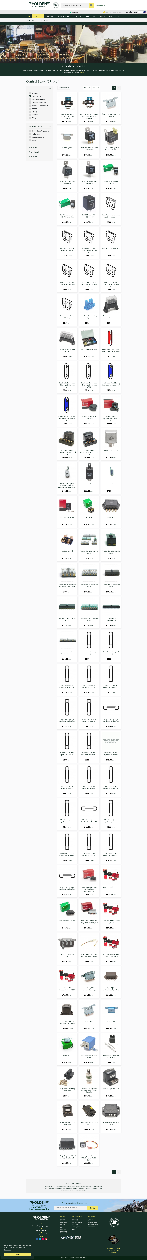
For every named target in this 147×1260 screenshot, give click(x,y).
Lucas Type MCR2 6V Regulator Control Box (67, 1023)
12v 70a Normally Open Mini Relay (89, 182)
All (98, 87)
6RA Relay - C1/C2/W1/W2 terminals (111, 115)
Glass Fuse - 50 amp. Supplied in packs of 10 (111, 854)
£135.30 (89, 1129)
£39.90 (89, 524)
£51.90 (89, 1096)
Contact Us (75, 1219)
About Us (90, 1219)
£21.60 (111, 524)
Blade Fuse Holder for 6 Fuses (67, 350)
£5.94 (111, 323)
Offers (62, 1227)
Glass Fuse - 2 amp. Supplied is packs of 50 (67, 686)
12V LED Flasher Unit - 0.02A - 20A (89, 216)
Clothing (77, 16)
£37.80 (67, 155)
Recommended (63, 87)
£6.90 (89, 390)
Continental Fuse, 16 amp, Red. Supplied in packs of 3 (111, 350)
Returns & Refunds (77, 1222)
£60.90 (67, 1163)
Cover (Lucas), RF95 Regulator (89, 418)
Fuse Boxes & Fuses (38, 137)
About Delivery (76, 1221)
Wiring (34, 118)
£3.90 (89, 793)
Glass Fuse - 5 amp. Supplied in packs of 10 (111, 686)
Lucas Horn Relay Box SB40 (67, 955)
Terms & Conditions (77, 1227)
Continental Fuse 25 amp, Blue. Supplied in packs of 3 (111, 384)
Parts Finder (114, 16)
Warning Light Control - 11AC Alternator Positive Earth (89, 1158)
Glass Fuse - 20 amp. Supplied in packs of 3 (67, 787)
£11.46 (111, 961)
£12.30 (111, 760)
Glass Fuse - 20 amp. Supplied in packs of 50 (111, 787)
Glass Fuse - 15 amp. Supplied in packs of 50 (111, 754)
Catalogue (63, 1229)
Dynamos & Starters (38, 99)
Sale (94, 16)
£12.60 (67, 692)
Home (28, 20)
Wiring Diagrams (92, 1222)
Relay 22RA (111, 1021)
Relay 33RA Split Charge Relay (89, 1056)
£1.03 (67, 793)
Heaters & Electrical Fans (40, 105)
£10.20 (89, 592)
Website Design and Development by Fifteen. (73, 1258)
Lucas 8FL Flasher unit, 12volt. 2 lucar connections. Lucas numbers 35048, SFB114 (89, 890)
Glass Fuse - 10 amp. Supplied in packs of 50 (111, 720)
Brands (102, 16)
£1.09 (89, 659)
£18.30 (67, 524)
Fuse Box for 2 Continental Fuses (89, 552)
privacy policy (69, 1203)
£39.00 (89, 356)
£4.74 (111, 390)
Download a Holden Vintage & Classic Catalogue (114, 1250)
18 (84, 87)
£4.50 (67, 1096)
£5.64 (111, 1062)
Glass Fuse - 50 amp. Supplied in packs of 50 (67, 888)
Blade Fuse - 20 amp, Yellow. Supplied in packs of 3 (67, 284)
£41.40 (111, 1096)
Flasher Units (36, 134)
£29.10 (89, 995)
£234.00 (111, 424)
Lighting (34, 112)
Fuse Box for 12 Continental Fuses (111, 619)
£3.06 (89, 323)
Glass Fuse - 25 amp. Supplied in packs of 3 (67, 821)
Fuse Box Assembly (67, 551)
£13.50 (111, 457)
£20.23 (111, 928)
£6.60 (67, 356)
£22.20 (89, 491)
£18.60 (89, 188)
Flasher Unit (89, 484)
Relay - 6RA (89, 1021)
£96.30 (89, 928)
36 (89, 87)
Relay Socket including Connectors (111, 1056)
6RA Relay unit (67, 148)
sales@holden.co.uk (41, 1234)
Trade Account (76, 1226)
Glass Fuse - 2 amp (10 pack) (111, 653)
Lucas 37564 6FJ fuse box (67, 921)
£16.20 (111, 188)
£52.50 (89, 424)
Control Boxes (36, 96)
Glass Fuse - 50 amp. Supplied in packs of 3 (89, 854)
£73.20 (67, 995)
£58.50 (89, 1029)
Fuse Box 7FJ (111, 517)
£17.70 (67, 558)
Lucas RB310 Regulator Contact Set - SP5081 (111, 955)
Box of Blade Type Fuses (89, 349)
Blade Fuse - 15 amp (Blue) (111, 249)
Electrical (38, 16)
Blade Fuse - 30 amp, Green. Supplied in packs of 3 (111, 284)
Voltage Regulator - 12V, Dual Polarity (67, 1123)
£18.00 (67, 491)
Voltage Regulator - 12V (111, 1089)
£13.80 (89, 625)
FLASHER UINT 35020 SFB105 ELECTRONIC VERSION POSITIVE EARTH (67, 486)
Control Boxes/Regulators (40, 131)
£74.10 (89, 692)
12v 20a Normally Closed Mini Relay (89, 149)
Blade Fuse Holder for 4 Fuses (111, 317)
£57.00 (111, 121)
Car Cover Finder (64, 1233)
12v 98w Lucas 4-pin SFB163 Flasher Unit (67, 216)
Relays (34, 140)
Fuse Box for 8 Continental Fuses (67, 619)
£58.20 (111, 1029)
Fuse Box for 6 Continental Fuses (89, 586)
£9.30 (89, 894)
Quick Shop (75, 1224)
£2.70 (67, 256)
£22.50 (111, 625)
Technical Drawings (93, 1224)
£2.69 (111, 256)
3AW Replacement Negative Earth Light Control (67, 116)
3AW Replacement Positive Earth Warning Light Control (89, 116)
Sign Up (92, 1208)
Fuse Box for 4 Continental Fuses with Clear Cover (67, 586)
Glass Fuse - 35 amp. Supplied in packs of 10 (67, 854)
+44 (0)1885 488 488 (41, 1230)
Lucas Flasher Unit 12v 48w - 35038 (111, 922)
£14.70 (89, 222)
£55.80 (89, 1163)
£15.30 (111, 155)
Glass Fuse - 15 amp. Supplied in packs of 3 (67, 754)
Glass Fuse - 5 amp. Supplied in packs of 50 (67, 720)
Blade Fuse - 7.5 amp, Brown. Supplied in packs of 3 (89, 251)
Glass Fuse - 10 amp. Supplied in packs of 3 (89, 720)
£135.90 (67, 1029)
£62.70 (111, 894)
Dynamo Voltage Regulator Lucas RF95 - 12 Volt (89, 452)
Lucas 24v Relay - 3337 (111, 887)
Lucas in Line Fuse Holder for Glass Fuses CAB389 (89, 955)
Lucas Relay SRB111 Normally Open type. (89, 989)
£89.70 (67, 961)
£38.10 (89, 1062)
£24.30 (111, 995)
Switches (35, 115)
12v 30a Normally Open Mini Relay (67, 182)
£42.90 (67, 121)
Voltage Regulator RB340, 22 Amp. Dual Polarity (67, 1157)
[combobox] (142, 11)
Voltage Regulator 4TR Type (111, 1123)
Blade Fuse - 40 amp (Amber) (67, 317)
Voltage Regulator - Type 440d (89, 1123)
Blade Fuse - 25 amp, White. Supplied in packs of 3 (89, 284)
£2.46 (89, 961)
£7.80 (67, 188)
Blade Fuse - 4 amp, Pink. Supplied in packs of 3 (67, 250)
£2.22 (111, 356)
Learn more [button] (7, 1250)
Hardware (50, 16)
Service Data (91, 1226)
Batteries (35, 93)
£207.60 (89, 457)
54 (94, 87)
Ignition (34, 109)
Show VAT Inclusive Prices (114, 12)
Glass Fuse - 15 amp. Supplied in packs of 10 (89, 754)
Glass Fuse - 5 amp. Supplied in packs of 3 (89, 686)
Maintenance (63, 16)
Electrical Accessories (39, 102)
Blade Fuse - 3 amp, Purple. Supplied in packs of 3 (111, 216)
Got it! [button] (18, 1254)
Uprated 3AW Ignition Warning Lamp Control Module (89, 1091)
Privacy (74, 1229)
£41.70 (67, 928)
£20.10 (67, 222)
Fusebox (89, 517)
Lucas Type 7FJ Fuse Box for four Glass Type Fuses (111, 989)
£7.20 (111, 491)
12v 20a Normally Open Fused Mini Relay (111, 149)
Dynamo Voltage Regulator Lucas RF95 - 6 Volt (111, 419)
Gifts (87, 16)
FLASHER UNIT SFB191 (67, 517)
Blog (89, 1221)
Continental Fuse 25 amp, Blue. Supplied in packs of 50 (67, 419)
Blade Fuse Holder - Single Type (89, 317)
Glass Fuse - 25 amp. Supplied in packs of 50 (89, 821)
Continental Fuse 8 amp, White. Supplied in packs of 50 (89, 385)
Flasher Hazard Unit (111, 450)
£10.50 (89, 155)
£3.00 (111, 827)
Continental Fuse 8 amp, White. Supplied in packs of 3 (67, 385)
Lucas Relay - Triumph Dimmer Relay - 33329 (67, 989)
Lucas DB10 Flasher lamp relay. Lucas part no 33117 (89, 922)
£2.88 (111, 222)
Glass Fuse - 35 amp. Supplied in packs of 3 (111, 821)
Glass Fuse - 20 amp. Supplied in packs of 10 (89, 787)
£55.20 (89, 121)
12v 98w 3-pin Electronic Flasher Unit (111, 182)
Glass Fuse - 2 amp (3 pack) (89, 653)
